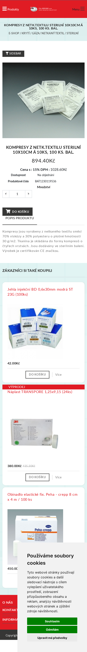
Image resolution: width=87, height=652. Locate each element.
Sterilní (73, 33)
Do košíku (20, 212)
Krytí (26, 33)
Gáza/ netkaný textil (48, 33)
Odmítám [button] (52, 629)
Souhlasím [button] (52, 621)
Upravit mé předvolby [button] (52, 637)
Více (58, 374)
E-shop (14, 33)
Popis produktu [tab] (19, 218)
